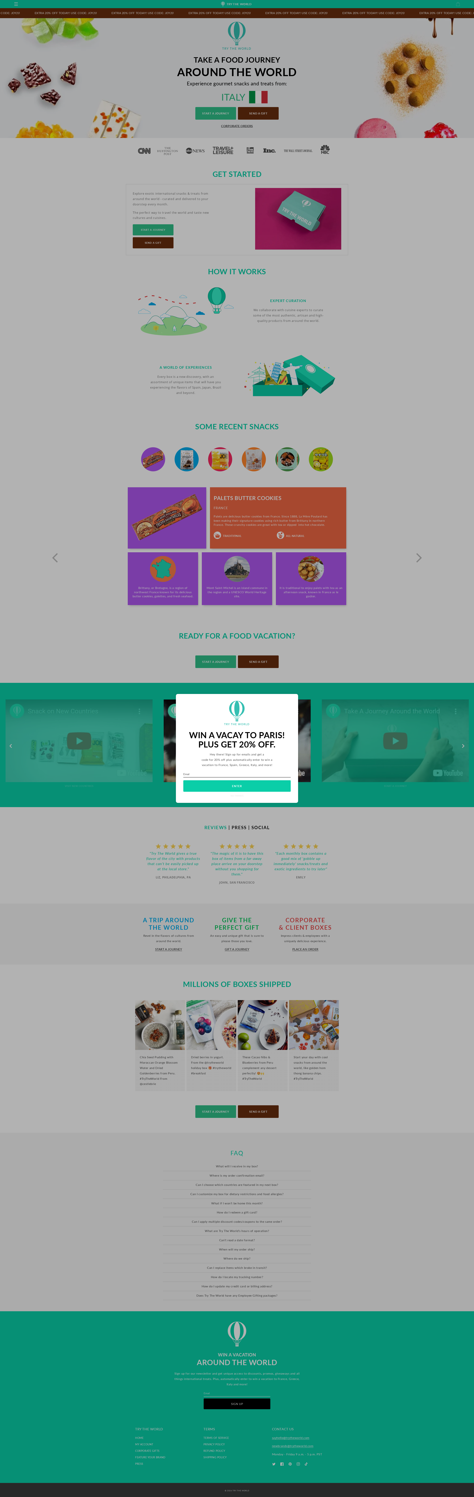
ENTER (237, 786)
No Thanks (237, 796)
